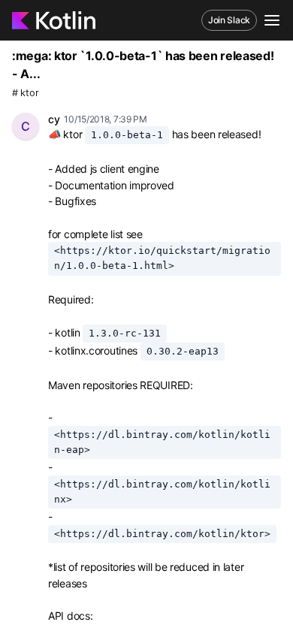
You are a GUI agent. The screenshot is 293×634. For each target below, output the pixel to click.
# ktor (25, 92)
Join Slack (229, 20)
